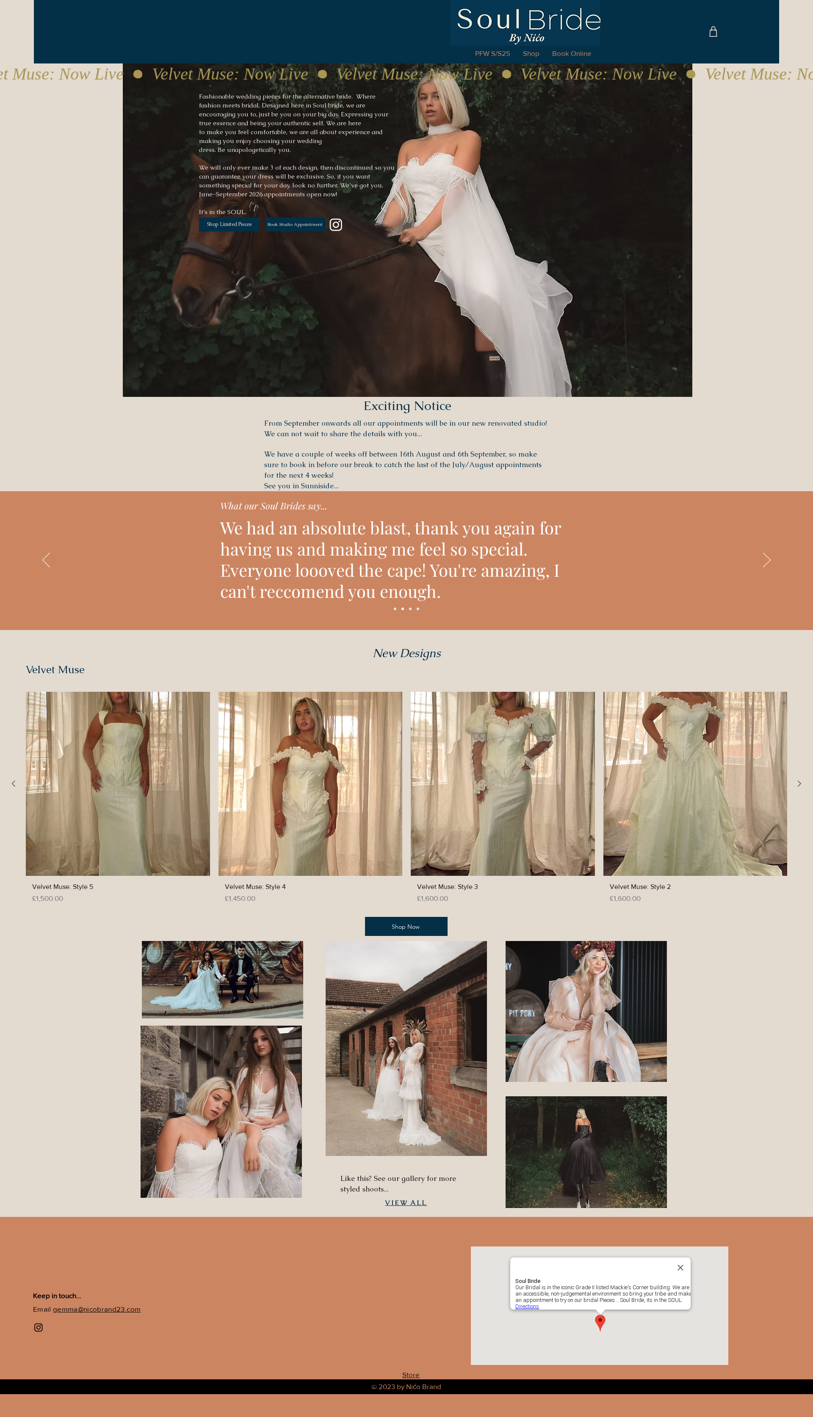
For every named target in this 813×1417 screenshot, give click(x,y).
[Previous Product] (13, 784)
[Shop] (713, 31)
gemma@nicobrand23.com (97, 1309)
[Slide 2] (402, 609)
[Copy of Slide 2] (410, 609)
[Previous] (46, 561)
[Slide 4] (418, 609)
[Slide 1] (395, 609)
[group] (406, 800)
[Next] (767, 561)
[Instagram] (336, 224)
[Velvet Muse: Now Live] (406, 74)
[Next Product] (799, 784)
